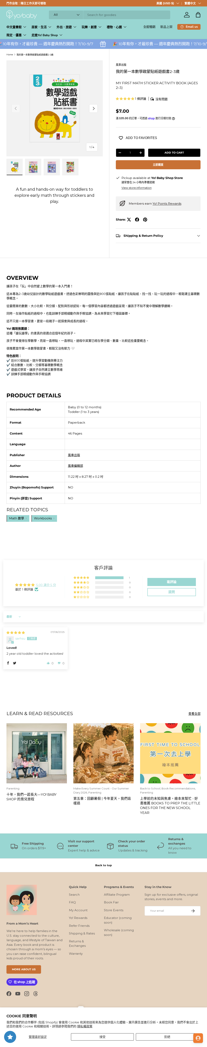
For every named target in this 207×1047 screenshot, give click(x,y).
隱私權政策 (84, 1026)
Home (9, 54)
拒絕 (167, 1037)
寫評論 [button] (171, 582)
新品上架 (166, 27)
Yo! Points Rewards (167, 203)
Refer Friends (79, 926)
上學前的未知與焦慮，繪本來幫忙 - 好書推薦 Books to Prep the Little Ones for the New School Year (170, 806)
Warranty (76, 953)
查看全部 (194, 714)
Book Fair (111, 902)
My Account (78, 910)
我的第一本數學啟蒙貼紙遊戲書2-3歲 (35, 54)
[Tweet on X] (129, 220)
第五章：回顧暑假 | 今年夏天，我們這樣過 (102, 801)
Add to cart (174, 152)
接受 (102, 1037)
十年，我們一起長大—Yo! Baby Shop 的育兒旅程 (31, 796)
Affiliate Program (117, 895)
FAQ (72, 902)
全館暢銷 (149, 27)
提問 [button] (171, 592)
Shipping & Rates (82, 933)
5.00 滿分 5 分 (46, 585)
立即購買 (158, 164)
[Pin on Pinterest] (145, 220)
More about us (24, 969)
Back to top (103, 865)
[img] (15, 633)
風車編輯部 (75, 466)
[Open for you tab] (198, 1038)
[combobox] (109, 15)
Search (74, 895)
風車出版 (121, 64)
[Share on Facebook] (137, 220)
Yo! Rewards (78, 918)
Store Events (113, 910)
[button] (198, 14)
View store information (136, 187)
